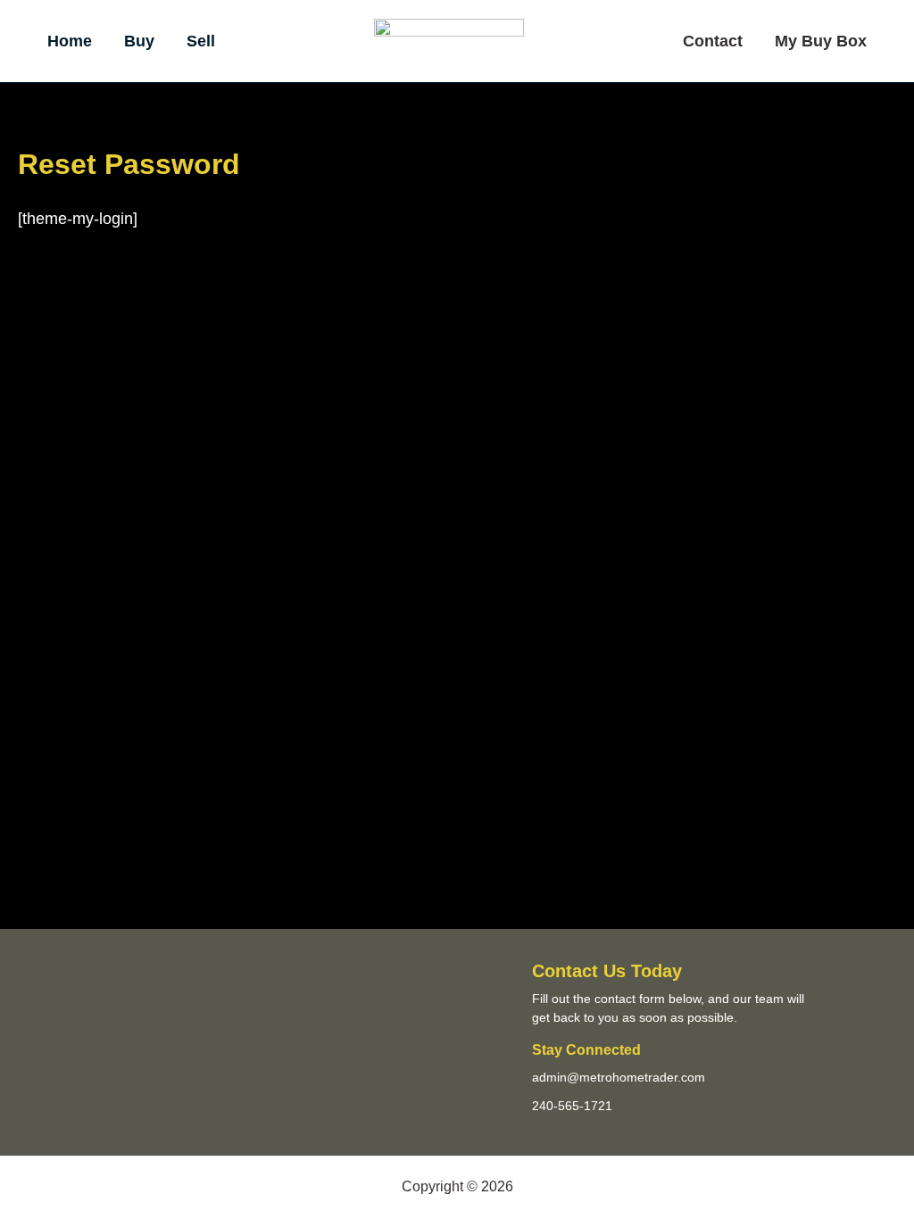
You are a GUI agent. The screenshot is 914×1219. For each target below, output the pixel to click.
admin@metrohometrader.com (618, 1077)
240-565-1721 (572, 1106)
